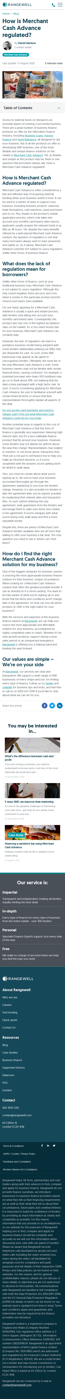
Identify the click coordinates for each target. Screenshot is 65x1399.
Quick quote (9, 1020)
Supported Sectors (13, 1067)
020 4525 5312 (10, 1107)
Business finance (12, 1060)
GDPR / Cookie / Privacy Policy (19, 1153)
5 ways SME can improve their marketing (29, 802)
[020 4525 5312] (53, 4)
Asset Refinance (27, 139)
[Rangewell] (17, 4)
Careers (7, 1005)
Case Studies (10, 1052)
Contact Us (8, 1027)
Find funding (9, 1012)
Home (6, 13)
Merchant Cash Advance (28, 155)
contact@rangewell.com (16, 1115)
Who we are (9, 997)
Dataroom (8, 1075)
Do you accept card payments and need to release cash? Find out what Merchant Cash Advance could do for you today (28, 414)
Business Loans (34, 135)
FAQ (4, 1082)
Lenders (7, 1090)
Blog (16, 13)
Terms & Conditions (13, 1145)
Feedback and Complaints (17, 1161)
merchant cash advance (15, 54)
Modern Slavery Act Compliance (20, 1169)
